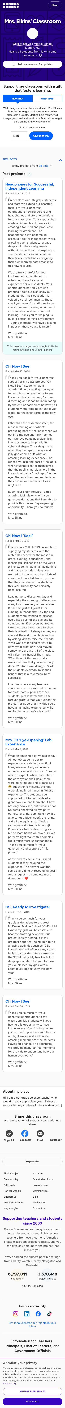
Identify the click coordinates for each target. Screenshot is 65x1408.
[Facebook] (38, 1314)
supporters (17, 1275)
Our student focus (43, 1179)
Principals (14, 1346)
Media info (39, 1202)
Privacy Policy (9, 1383)
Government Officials (33, 1351)
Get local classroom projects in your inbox (32, 1324)
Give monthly (11, 1179)
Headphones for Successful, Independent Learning (29, 186)
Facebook (25, 1139)
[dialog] (32, 1383)
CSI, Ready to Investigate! (27, 907)
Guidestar (32, 1265)
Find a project (11, 1173)
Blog (35, 1196)
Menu (55, 5)
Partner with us (12, 1190)
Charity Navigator (43, 1261)
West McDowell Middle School (33, 43)
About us (38, 1173)
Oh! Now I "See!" (19, 536)
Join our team (40, 1185)
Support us (10, 1196)
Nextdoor (56, 1139)
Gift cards (9, 1185)
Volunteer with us (13, 1202)
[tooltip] (40, 55)
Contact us (39, 1208)
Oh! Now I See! (17, 366)
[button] (32, 64)
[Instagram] (16, 1314)
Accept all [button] (32, 1401)
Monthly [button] (18, 98)
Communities (40, 1190)
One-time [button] (47, 98)
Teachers (44, 1341)
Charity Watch (20, 1261)
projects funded (47, 1275)
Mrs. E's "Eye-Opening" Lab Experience (28, 742)
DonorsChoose (11, 5)
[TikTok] (49, 1314)
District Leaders (37, 1346)
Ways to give (11, 1208)
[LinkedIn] (27, 1314)
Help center (32, 1161)
